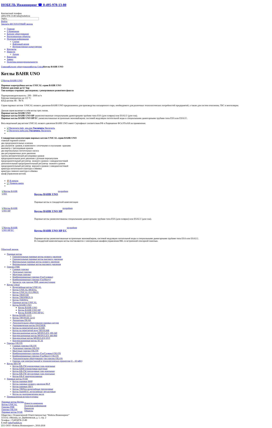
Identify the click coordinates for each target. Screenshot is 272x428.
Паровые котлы (14, 254)
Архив (15, 54)
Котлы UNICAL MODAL (24, 290)
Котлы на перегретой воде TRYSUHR (30, 330)
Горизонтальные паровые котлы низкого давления (36, 256)
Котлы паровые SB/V (22, 386)
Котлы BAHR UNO (46, 194)
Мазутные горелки (21, 274)
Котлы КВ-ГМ (14, 363)
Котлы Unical (37, 66)
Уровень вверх (16, 183)
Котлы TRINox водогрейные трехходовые (32, 389)
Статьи (15, 41)
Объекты (28, 411)
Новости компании (33, 403)
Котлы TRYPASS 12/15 (23, 318)
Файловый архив (20, 44)
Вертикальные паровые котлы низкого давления (35, 262)
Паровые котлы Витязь (13, 402)
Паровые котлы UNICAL (24, 302)
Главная (10, 29)
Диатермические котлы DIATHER (28, 325)
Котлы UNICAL (9, 404)
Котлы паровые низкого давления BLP (31, 384)
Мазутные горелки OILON (25, 351)
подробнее (63, 191)
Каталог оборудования (18, 34)
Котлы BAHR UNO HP (48, 211)
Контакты (11, 49)
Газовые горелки (20, 269)
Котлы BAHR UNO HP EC (50, 230)
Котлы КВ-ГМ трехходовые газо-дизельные (33, 371)
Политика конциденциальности (22, 62)
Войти (4, 21)
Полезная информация (18, 39)
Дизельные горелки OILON (25, 348)
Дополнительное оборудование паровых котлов (35, 323)
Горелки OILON (15, 343)
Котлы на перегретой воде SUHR (28, 328)
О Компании (13, 31)
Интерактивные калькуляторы (27, 46)
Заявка (10, 59)
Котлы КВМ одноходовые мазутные (29, 368)
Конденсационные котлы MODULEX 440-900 (34, 335)
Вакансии (11, 57)
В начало (13, 180)
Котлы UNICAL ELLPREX (25, 292)
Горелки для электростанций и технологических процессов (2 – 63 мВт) (47, 361)
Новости (11, 51)
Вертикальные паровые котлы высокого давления (36, 264)
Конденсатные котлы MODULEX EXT (31, 338)
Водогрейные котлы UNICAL (26, 287)
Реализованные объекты (18, 36)
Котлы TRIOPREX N (22, 297)
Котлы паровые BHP (22, 381)
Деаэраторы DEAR (21, 320)
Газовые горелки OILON (24, 346)
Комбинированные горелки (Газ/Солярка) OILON (36, 353)
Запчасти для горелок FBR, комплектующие (33, 282)
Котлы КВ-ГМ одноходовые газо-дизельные (33, 366)
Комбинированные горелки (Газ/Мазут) (31, 279)
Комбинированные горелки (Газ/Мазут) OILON (35, 356)
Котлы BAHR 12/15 (21, 315)
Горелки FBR (13, 267)
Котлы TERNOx (20, 300)
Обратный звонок (9, 249)
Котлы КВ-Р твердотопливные (27, 376)
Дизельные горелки (21, 272)
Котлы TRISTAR (20, 295)
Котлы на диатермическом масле (28, 394)
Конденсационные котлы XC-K (27, 340)
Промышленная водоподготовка (22, 396)
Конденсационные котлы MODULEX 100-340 (34, 333)
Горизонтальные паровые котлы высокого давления (37, 259)
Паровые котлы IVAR (17, 379)
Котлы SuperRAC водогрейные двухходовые (34, 391)
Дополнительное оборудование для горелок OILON (37, 358)
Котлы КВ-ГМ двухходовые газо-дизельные (33, 374)
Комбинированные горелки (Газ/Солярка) (32, 277)
